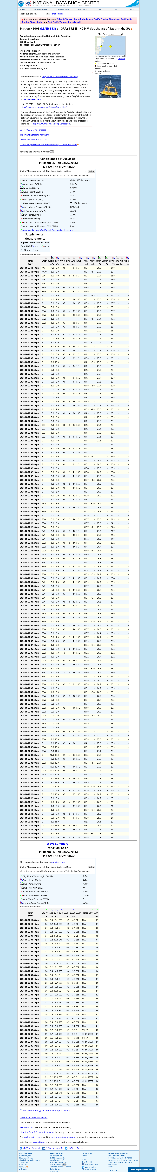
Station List (57, 13)
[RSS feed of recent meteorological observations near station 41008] (78, 144)
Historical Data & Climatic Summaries (37, 1132)
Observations (40, 9)
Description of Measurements (33, 1117)
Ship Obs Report (24, 1162)
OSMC (110, 1167)
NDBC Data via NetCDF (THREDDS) (120, 1158)
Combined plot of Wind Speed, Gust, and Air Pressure (48, 230)
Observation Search (26, 1158)
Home (22, 9)
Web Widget (23, 1169)
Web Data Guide (55, 1165)
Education (82, 9)
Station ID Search (28, 13)
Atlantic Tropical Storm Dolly (71, 19)
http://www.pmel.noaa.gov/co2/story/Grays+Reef (44, 107)
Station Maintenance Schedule (60, 1167)
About (132, 9)
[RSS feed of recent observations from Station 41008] (131, 28)
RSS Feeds (22, 1167)
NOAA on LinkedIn (54, 1148)
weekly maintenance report (63, 1137)
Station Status (55, 1169)
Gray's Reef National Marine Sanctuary (60, 76)
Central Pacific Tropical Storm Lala (103, 19)
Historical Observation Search (29, 1160)
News (100, 9)
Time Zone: (51, 171)
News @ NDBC (87, 1162)
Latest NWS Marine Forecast (33, 130)
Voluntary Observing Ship (58, 1162)
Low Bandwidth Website (116, 1156)
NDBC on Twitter (75, 1148)
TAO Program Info (56, 1156)
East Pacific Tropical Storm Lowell (64, 22)
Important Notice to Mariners (34, 134)
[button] (99, 40)
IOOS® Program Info (57, 1160)
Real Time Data (26, 1127)
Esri (122, 56)
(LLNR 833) (48, 28)
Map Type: (103, 34)
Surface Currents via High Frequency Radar (123, 1160)
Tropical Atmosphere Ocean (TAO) (120, 1162)
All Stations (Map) (25, 1156)
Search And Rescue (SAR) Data (33, 139)
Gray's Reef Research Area (32, 99)
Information (62, 9)
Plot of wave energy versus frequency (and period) (46, 1110)
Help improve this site (141, 1169)
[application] (110, 46)
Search (116, 9)
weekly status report (33, 1137)
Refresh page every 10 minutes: (34, 151)
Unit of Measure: (28, 171)
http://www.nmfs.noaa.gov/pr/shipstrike (51, 123)
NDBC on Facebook (31, 1148)
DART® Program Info (57, 1158)
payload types (39, 1142)
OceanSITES (112, 1165)
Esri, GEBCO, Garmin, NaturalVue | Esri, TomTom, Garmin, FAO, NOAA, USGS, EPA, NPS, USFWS (104, 56)
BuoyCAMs (23, 1165)
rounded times (58, 862)
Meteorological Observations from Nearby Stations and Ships (48, 144)
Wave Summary (57, 844)
